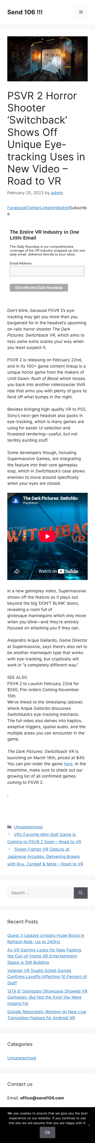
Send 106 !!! (25, 12)
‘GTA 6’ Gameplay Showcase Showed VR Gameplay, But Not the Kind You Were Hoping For (47, 997)
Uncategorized (28, 827)
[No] (88, 1125)
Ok (47, 1132)
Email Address (21, 263)
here (68, 763)
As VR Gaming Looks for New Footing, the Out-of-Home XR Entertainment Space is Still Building (44, 956)
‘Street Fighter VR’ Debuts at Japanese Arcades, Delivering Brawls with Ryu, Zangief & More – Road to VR (45, 856)
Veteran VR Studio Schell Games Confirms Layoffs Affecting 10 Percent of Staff (47, 976)
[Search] (81, 893)
